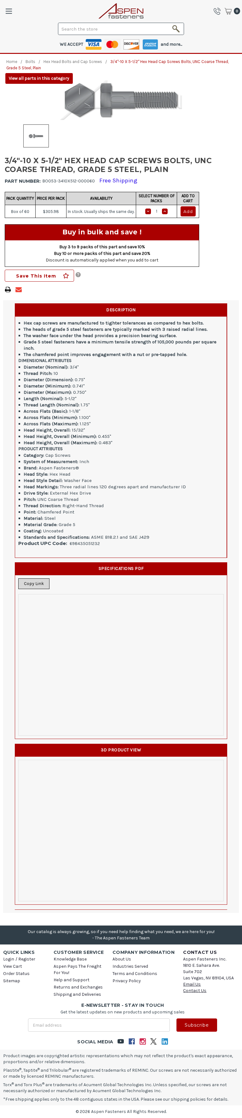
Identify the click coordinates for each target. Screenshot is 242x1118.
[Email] (18, 289)
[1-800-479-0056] (219, 11)
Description (121, 309)
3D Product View (121, 750)
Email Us (192, 984)
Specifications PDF (121, 568)
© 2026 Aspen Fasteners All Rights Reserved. (121, 1111)
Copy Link (34, 583)
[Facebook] (131, 1041)
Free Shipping (118, 180)
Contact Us (194, 990)
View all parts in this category (39, 78)
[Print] (8, 289)
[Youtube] (120, 1041)
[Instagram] (142, 1041)
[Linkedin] (164, 1041)
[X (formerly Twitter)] (153, 1041)
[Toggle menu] (8, 11)
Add (188, 211)
